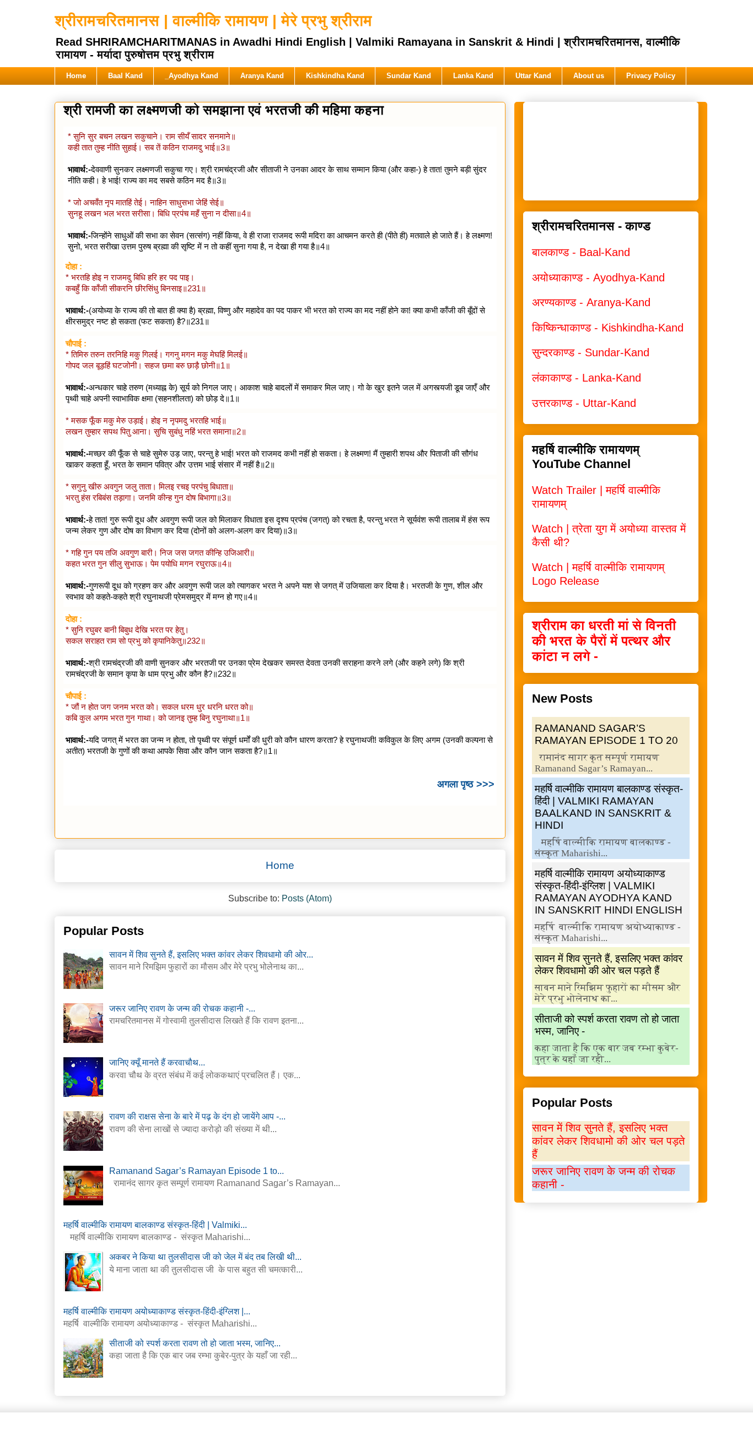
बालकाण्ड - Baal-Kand (581, 252)
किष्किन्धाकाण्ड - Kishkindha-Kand (608, 328)
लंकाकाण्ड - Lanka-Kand (586, 378)
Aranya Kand (262, 76)
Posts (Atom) (307, 898)
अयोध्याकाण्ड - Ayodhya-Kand (598, 277)
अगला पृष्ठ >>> (465, 784)
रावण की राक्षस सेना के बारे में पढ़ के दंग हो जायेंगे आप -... (197, 1116)
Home (76, 76)
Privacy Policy (650, 76)
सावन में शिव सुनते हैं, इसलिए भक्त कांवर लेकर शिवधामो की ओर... (211, 954)
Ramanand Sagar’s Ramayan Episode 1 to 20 (606, 734)
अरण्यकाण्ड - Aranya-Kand (591, 302)
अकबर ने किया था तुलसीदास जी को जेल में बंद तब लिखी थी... (205, 1257)
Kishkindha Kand (335, 76)
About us (588, 76)
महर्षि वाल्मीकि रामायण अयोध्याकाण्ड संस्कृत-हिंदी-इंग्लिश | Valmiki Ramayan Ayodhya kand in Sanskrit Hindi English (608, 892)
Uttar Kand (533, 76)
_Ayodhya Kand (191, 76)
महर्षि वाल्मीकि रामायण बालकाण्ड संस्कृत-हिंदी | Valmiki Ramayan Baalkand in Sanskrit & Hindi (609, 807)
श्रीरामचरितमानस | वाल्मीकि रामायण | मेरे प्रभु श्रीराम (213, 20)
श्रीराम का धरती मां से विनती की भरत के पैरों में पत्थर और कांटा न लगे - (604, 641)
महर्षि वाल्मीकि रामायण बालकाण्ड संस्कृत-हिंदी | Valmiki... (155, 1225)
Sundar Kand (408, 76)
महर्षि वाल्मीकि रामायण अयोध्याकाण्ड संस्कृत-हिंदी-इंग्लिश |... (156, 1311)
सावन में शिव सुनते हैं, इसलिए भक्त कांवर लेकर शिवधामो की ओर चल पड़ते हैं (608, 964)
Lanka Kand (473, 76)
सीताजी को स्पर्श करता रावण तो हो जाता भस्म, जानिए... (195, 1343)
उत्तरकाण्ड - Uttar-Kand (584, 403)
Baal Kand (125, 76)
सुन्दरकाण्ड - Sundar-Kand (590, 352)
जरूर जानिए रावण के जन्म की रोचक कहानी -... (182, 1008)
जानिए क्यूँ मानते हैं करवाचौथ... (157, 1062)
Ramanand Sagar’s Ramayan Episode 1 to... (196, 1171)
